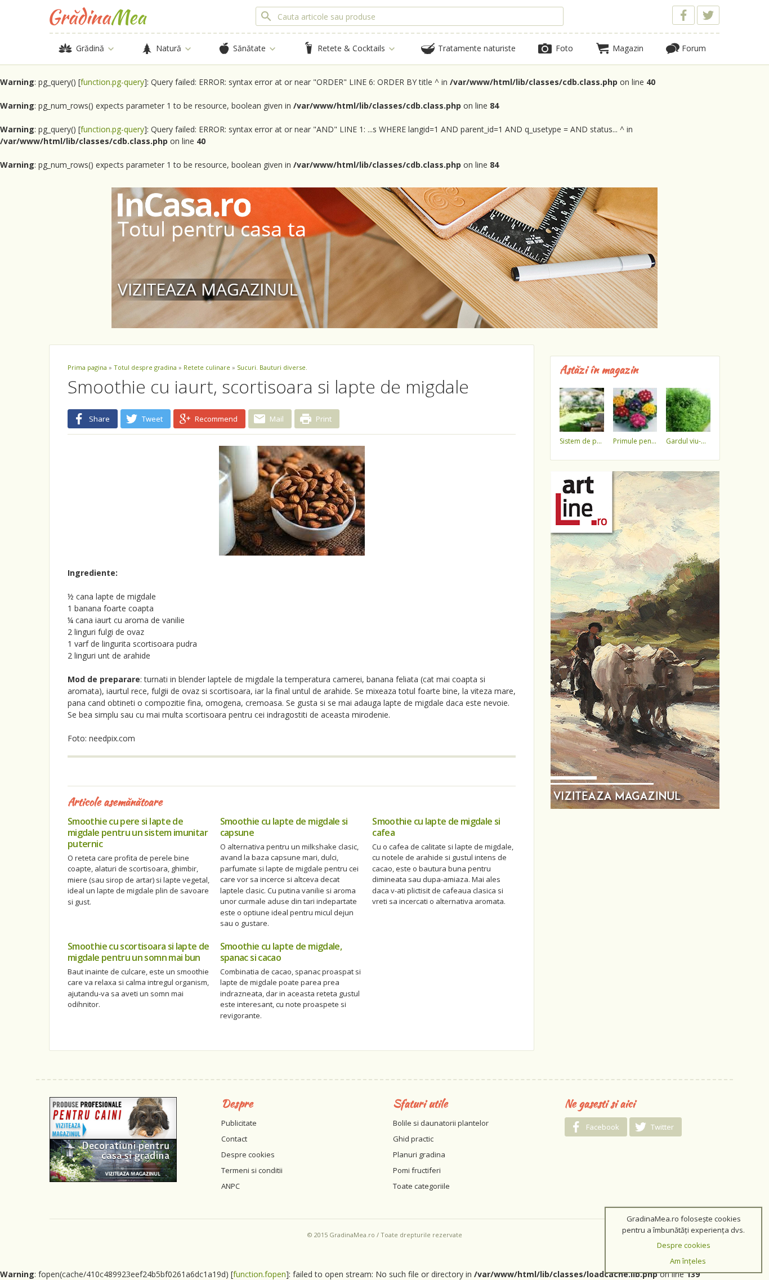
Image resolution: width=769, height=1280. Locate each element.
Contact (234, 1139)
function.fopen (259, 1274)
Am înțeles (688, 1261)
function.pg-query (112, 82)
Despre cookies (248, 1154)
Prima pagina (87, 367)
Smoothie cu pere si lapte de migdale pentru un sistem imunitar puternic (138, 832)
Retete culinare (207, 367)
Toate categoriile (421, 1186)
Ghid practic (413, 1139)
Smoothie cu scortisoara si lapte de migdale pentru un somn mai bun (138, 952)
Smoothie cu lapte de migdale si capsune (284, 827)
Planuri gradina (419, 1154)
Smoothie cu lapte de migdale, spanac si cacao (281, 952)
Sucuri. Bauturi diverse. (272, 367)
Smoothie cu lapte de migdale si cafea (436, 827)
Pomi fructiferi (417, 1170)
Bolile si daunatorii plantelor (441, 1123)
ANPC (230, 1186)
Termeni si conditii (252, 1170)
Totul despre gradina (145, 367)
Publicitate (239, 1123)
